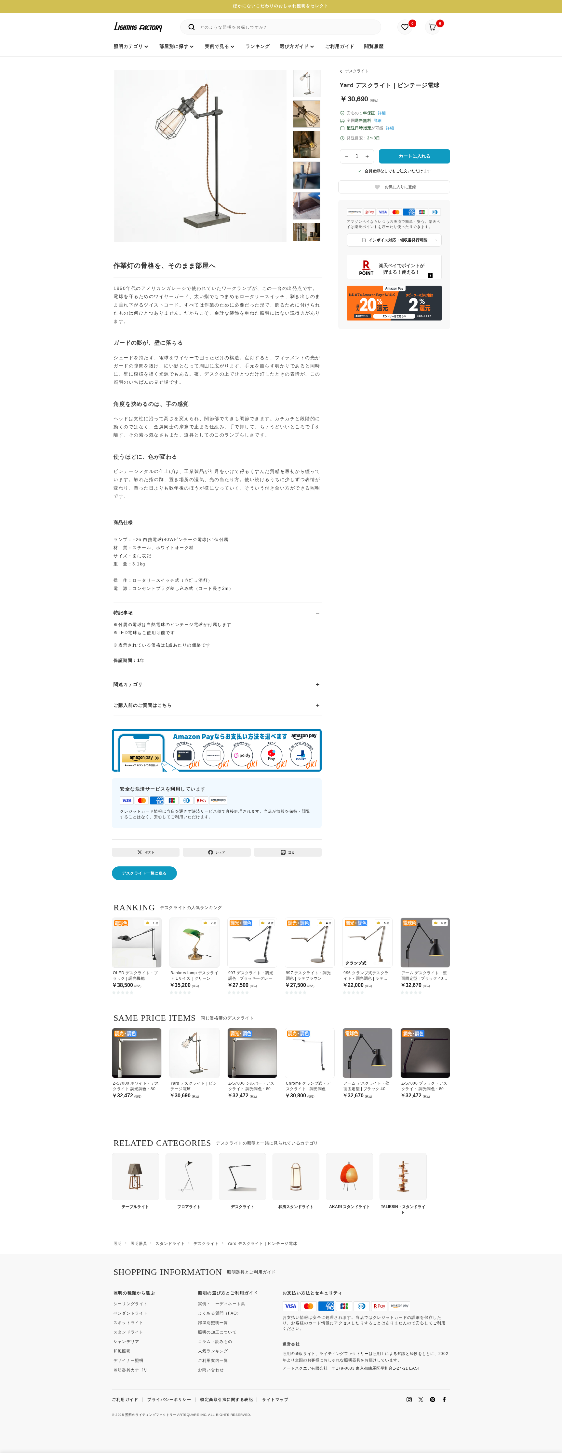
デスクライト (356, 71)
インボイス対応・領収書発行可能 (398, 240)
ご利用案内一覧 (213, 1360)
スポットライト (128, 1322)
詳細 (382, 113)
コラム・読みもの (215, 1341)
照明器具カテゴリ (131, 1370)
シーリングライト (131, 1304)
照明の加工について (217, 1332)
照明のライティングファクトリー (151, 1415)
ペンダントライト (131, 1313)
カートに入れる (415, 156)
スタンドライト (128, 1332)
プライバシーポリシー (169, 1399)
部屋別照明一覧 (213, 1322)
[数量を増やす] (367, 156)
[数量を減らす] (346, 156)
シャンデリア (126, 1341)
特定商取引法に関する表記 (226, 1399)
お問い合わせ (211, 1370)
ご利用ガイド (125, 1399)
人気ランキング (213, 1351)
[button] (127, 148)
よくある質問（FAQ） (219, 1313)
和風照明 (122, 1351)
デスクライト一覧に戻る (144, 873)
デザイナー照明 (128, 1360)
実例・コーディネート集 (221, 1304)
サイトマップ (275, 1399)
